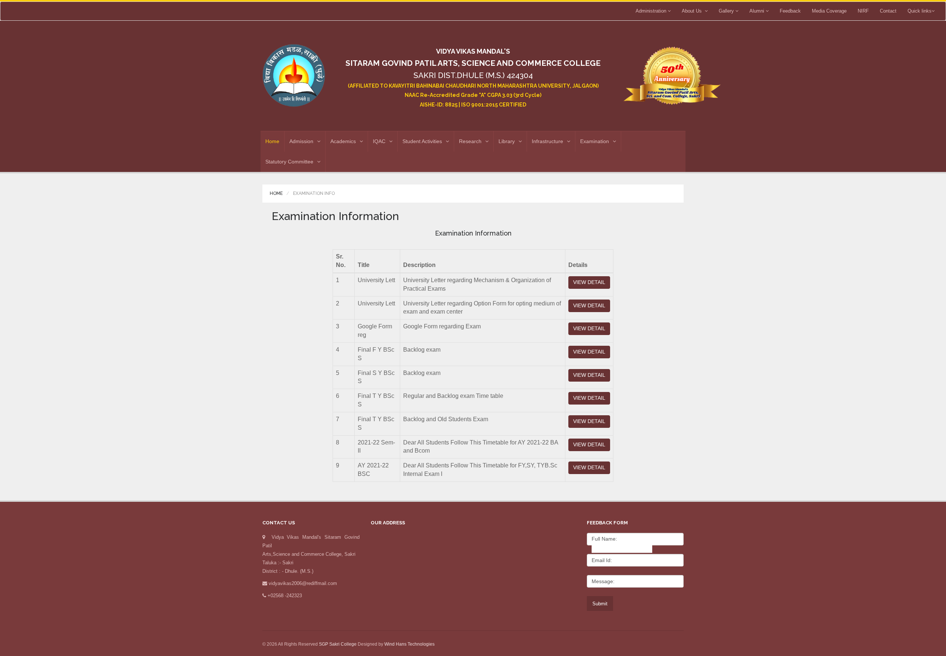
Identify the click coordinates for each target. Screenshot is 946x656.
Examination (594, 141)
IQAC (379, 141)
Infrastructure (547, 141)
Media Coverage (829, 11)
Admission (301, 141)
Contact (888, 11)
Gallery (727, 11)
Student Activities (422, 141)
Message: (603, 581)
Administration (652, 11)
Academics (343, 141)
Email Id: (602, 560)
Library (506, 141)
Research (470, 141)
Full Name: (604, 539)
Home (272, 141)
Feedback (790, 11)
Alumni (757, 11)
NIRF (863, 11)
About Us (693, 11)
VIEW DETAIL (589, 282)
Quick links (920, 11)
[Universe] (293, 72)
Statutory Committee (289, 162)
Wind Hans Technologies (409, 644)
